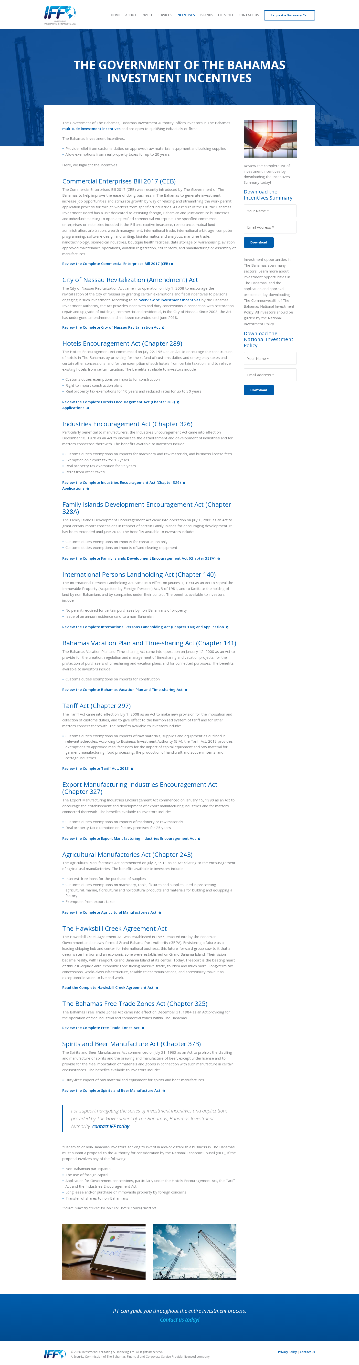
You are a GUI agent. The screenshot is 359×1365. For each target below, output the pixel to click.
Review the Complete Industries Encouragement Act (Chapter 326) (122, 482)
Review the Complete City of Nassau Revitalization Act (111, 327)
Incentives (186, 15)
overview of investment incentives (169, 299)
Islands (206, 15)
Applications (73, 407)
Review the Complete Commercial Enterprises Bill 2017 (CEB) (116, 263)
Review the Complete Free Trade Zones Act (101, 1027)
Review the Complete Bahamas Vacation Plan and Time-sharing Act (123, 689)
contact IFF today (110, 1126)
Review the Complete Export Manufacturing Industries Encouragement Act (129, 838)
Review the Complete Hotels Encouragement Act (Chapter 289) (119, 401)
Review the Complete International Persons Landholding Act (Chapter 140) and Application (143, 626)
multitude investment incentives (91, 128)
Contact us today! (179, 1319)
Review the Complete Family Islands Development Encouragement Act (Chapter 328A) (139, 558)
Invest (147, 15)
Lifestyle (226, 15)
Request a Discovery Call (289, 15)
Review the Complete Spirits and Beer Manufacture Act (111, 1090)
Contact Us (249, 15)
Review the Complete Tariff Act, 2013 (96, 768)
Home (115, 15)
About (131, 15)
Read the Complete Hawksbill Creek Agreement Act (108, 987)
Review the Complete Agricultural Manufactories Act (110, 912)
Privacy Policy (287, 1352)
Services (165, 15)
